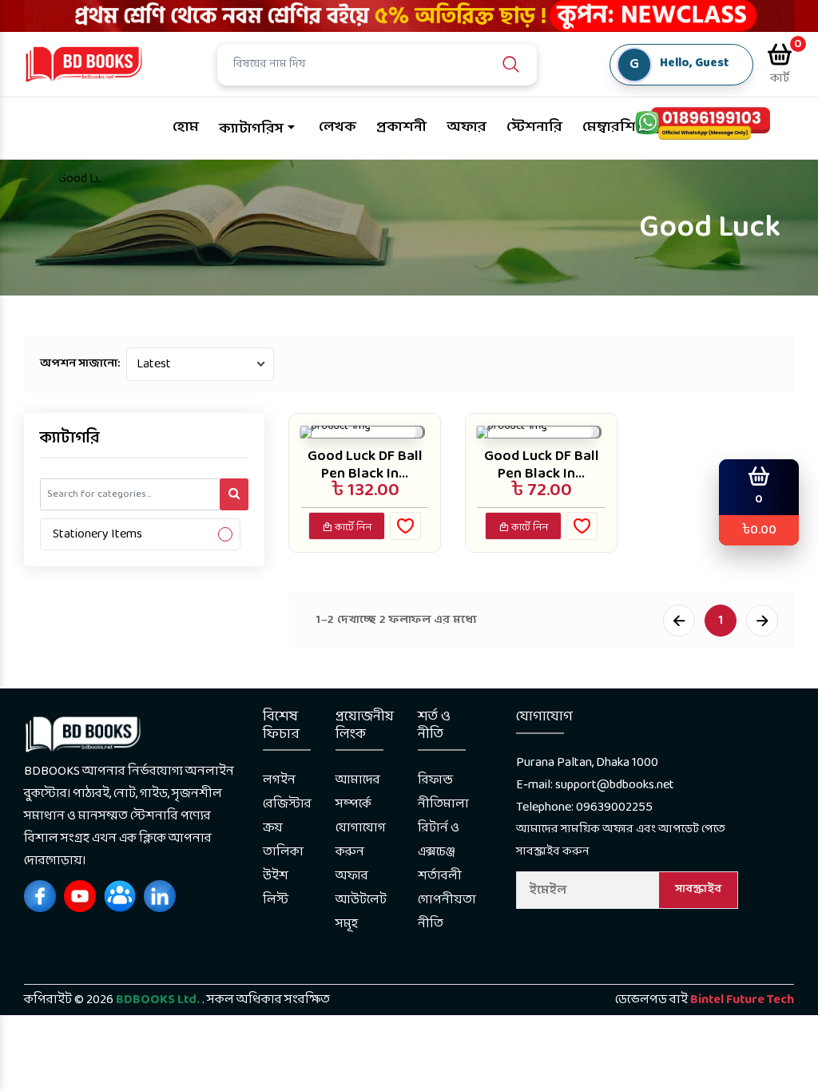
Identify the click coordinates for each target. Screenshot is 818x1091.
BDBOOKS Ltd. (158, 999)
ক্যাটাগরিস (251, 129)
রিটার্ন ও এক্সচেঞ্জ (438, 840)
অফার (466, 127)
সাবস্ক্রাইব (698, 889)
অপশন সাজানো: (80, 364)
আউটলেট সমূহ (361, 911)
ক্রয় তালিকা (283, 840)
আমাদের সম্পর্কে (358, 792)
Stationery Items (97, 534)
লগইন (279, 780)
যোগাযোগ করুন (361, 840)
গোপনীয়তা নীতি (447, 911)
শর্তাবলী (440, 876)
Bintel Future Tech (742, 999)
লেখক (337, 127)
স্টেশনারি (534, 127)
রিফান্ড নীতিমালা (443, 792)
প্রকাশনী (401, 127)
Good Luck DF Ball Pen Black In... (365, 465)
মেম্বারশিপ (614, 127)
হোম (186, 127)
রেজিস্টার (287, 804)
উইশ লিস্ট (275, 887)
